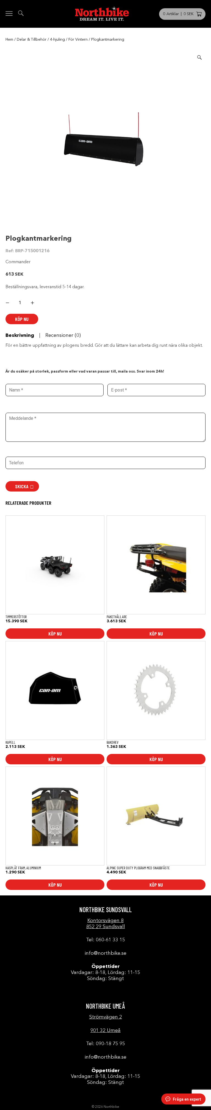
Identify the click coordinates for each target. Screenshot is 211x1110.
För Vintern (78, 39)
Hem (9, 39)
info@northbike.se (105, 953)
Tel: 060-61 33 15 (105, 939)
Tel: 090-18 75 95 (105, 1043)
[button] (199, 57)
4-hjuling (57, 39)
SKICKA (21, 486)
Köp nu (22, 319)
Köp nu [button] (55, 634)
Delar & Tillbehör (31, 39)
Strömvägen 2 (105, 1017)
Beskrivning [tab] (19, 335)
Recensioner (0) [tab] (63, 335)
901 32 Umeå (105, 1030)
